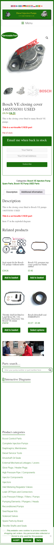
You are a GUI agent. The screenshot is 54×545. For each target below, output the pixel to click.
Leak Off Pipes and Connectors (17, 492)
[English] (12, 6)
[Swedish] (19, 6)
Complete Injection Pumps (15, 443)
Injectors (6, 482)
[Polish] (34, 6)
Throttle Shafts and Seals (14, 526)
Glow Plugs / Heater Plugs (14, 467)
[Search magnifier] (50, 370)
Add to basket (11, 277)
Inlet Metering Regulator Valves (17, 487)
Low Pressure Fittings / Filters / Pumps (21, 496)
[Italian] (27, 6)
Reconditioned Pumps (13, 506)
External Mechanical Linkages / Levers (20, 463)
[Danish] (14, 6)
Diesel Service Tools (12, 453)
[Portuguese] (37, 6)
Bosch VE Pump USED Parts (26, 183)
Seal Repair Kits (10, 511)
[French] (22, 6)
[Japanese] (42, 6)
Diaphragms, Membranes (14, 448)
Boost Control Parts (12, 438)
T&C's (38, 540)
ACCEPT (16, 540)
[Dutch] (32, 6)
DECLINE (28, 540)
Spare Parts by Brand (12, 521)
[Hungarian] (29, 6)
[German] (24, 6)
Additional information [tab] (32, 192)
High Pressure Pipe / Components (18, 472)
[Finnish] (17, 6)
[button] (46, 37)
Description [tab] (11, 192)
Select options (37, 330)
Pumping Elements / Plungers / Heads (20, 501)
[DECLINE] (50, 536)
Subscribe (27, 164)
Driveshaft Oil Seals (11, 458)
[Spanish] (39, 6)
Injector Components (12, 477)
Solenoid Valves (10, 516)
